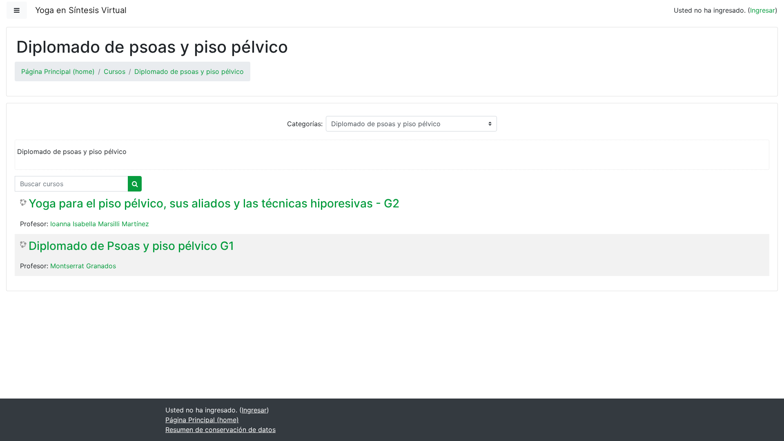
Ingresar (762, 10)
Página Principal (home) (58, 71)
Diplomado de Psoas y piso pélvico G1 (131, 246)
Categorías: (305, 124)
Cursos (114, 71)
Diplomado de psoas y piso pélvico (189, 71)
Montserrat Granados (83, 266)
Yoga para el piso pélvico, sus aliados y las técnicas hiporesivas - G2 (214, 203)
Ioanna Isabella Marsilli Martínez (99, 224)
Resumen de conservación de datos (220, 429)
